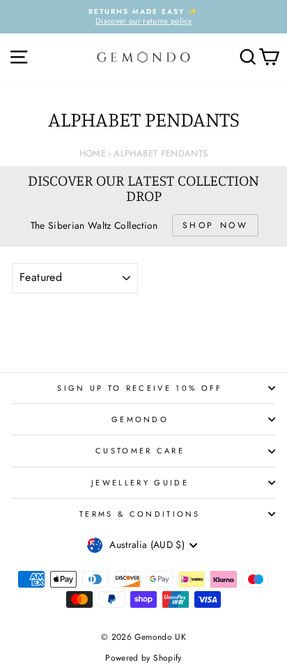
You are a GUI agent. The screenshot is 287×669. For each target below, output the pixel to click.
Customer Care (140, 450)
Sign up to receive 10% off (139, 388)
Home (92, 153)
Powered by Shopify (143, 658)
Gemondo (140, 419)
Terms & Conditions (140, 513)
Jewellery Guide (140, 482)
